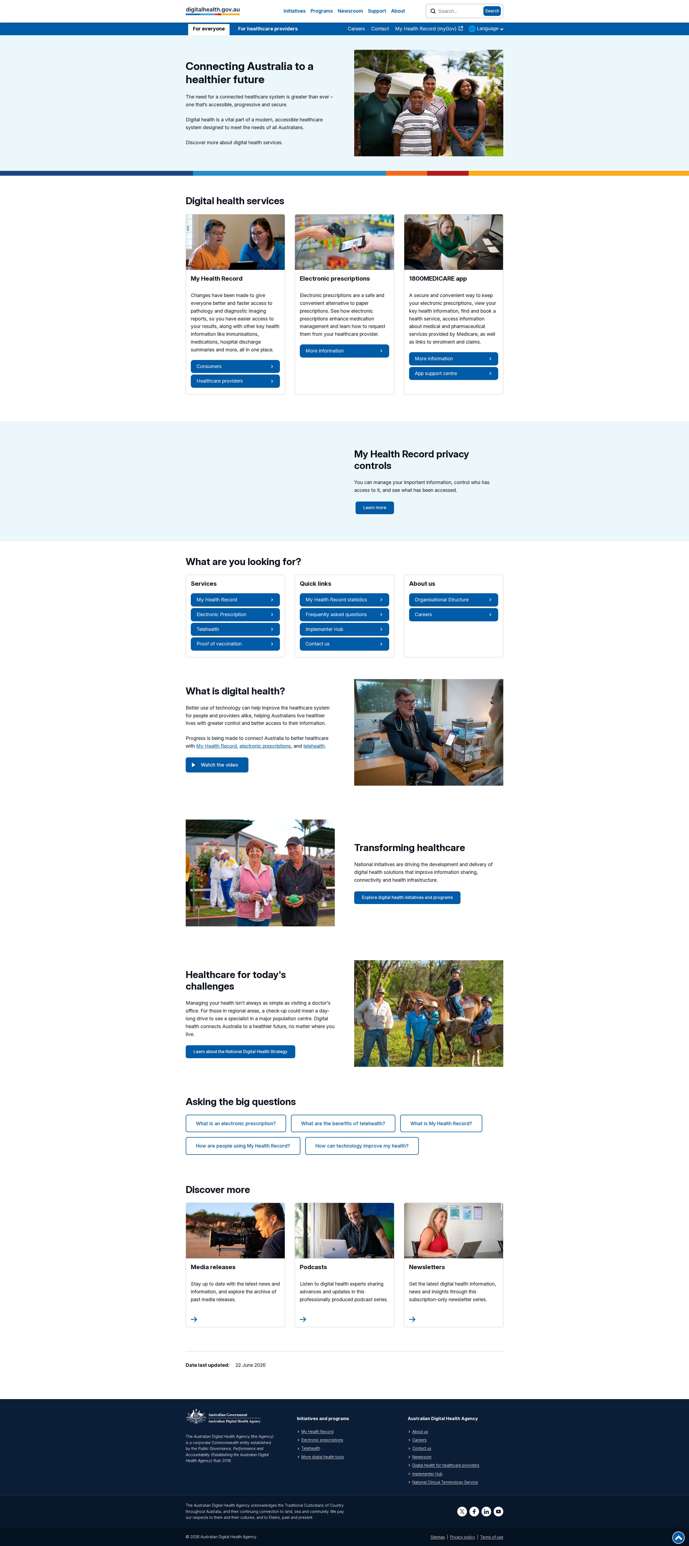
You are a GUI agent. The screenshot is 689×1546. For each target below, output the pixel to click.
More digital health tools (322, 1457)
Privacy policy (462, 1537)
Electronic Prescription (221, 614)
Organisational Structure (442, 599)
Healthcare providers (219, 381)
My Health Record (216, 599)
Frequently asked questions (336, 614)
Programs (322, 11)
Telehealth (207, 629)
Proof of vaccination (219, 644)
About (398, 11)
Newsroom (350, 11)
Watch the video (219, 765)
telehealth (314, 746)
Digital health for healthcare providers (445, 1465)
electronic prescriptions (265, 746)
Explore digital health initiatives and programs (407, 897)
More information (324, 351)
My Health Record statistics (336, 599)
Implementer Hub (324, 629)
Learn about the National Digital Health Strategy (240, 1051)
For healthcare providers (268, 28)
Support (377, 11)
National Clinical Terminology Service (445, 1482)
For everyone (209, 28)
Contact (380, 28)
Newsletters (444, 1266)
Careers (356, 28)
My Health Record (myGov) (426, 28)
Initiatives (295, 11)
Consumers (209, 366)
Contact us (317, 644)
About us (420, 1431)
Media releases (226, 1266)
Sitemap (438, 1537)
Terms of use (491, 1537)
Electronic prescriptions (322, 1440)
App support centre (436, 373)
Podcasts (327, 1266)
